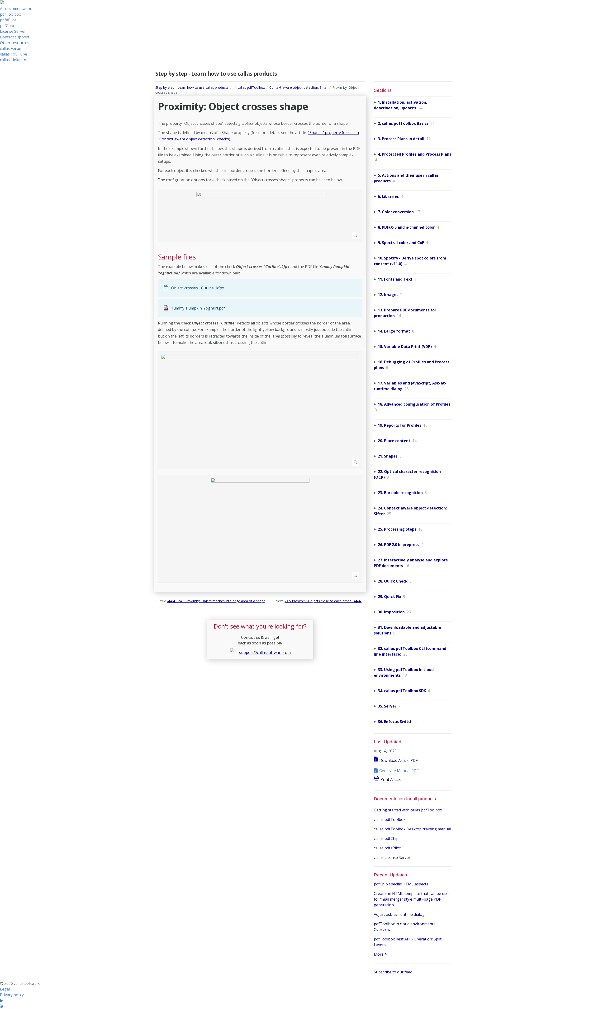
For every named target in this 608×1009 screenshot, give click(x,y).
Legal (5, 989)
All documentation (16, 8)
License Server (13, 31)
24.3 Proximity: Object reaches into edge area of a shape (221, 601)
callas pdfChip (386, 838)
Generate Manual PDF (398, 770)
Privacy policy (12, 994)
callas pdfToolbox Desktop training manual (412, 829)
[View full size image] (260, 215)
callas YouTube (13, 54)
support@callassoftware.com (265, 652)
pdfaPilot (8, 20)
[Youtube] (1, 1006)
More (379, 954)
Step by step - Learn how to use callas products (191, 87)
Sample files (177, 257)
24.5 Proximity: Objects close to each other (318, 601)
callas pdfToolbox (251, 87)
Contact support (14, 37)
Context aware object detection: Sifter (298, 87)
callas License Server (392, 857)
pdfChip (7, 25)
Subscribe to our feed (393, 972)
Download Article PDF (398, 760)
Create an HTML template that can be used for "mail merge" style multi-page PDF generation (412, 899)
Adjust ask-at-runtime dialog (399, 914)
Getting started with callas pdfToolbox (408, 810)
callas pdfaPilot (387, 848)
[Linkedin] (1, 1000)
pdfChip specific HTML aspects (401, 884)
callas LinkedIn (13, 59)
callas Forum (11, 48)
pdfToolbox (10, 14)
